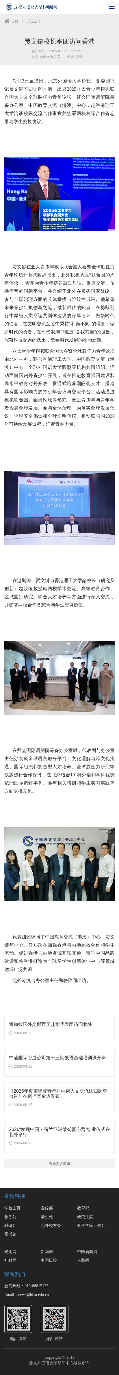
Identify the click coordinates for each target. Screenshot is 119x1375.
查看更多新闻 (59, 1164)
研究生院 (85, 1216)
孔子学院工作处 (91, 1225)
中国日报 (49, 1260)
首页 (14, 21)
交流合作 (34, 21)
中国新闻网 (87, 1251)
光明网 (10, 1251)
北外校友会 (51, 1225)
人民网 (83, 1260)
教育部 (83, 1208)
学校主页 (12, 1208)
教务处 (10, 1216)
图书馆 (10, 1234)
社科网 (10, 1260)
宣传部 (47, 1208)
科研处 (10, 1225)
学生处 (47, 1216)
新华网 (47, 1251)
